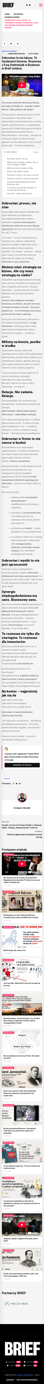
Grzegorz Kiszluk (16, 54)
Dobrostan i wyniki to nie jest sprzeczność (23, 178)
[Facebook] (13, 783)
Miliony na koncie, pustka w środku (20, 168)
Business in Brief (12, 17)
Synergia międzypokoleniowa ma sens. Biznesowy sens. (21, 183)
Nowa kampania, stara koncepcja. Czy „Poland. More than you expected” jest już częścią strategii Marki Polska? (22, 1020)
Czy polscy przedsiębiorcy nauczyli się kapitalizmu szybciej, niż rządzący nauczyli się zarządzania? (22, 1203)
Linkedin (31, 1362)
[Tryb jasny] (27, 5)
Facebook (14, 1362)
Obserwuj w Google (22, 765)
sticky (7, 779)
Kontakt (10, 1380)
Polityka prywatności (27, 1380)
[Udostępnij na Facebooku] (4, 43)
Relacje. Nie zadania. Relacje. (18, 171)
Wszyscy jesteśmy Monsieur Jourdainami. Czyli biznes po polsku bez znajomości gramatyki (20, 1131)
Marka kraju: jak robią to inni (15, 950)
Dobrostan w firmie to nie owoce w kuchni (23, 175)
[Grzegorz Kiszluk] (22, 797)
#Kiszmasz (18, 14)
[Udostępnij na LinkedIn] (17, 43)
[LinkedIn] (20, 783)
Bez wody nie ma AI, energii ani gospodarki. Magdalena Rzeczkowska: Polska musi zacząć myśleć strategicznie (22, 880)
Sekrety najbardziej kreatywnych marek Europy (24, 835)
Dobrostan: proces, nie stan (17, 159)
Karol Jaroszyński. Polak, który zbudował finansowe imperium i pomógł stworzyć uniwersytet (20, 1093)
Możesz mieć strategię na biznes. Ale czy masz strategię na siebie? (22, 163)
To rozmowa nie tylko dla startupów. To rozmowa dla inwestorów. (22, 189)
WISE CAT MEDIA (25, 1375)
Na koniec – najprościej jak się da (19, 193)
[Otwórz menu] (40, 5)
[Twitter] (16, 783)
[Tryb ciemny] (35, 5)
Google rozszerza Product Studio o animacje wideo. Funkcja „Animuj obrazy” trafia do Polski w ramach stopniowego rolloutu (22, 826)
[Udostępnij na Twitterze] (11, 43)
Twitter (14, 1365)
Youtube (31, 1365)
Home (7, 14)
